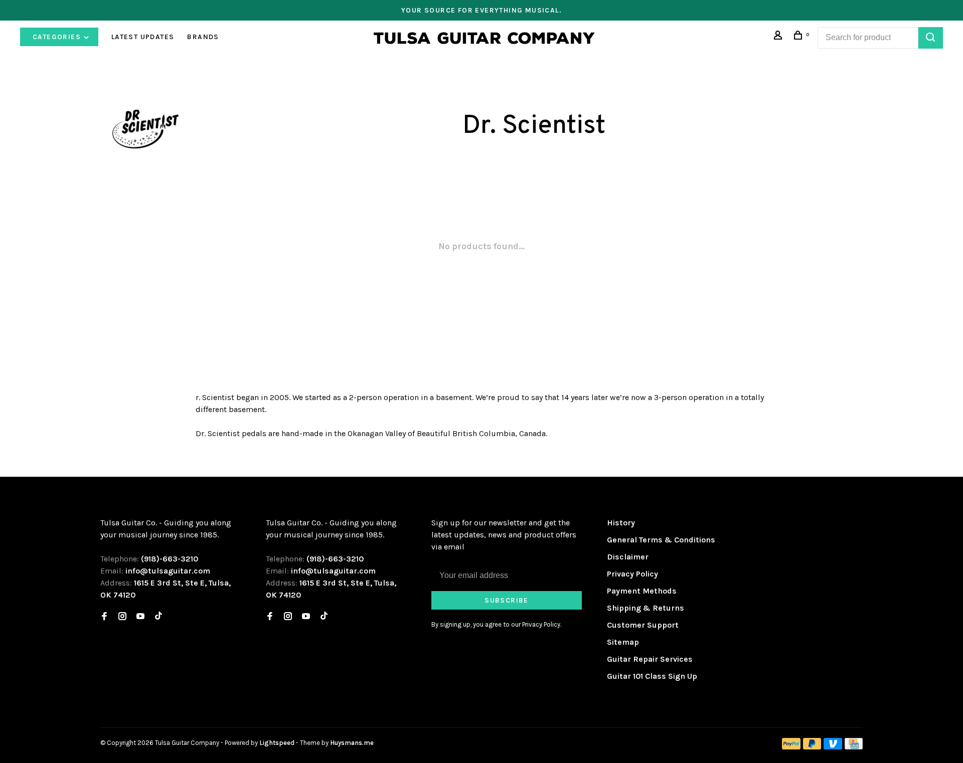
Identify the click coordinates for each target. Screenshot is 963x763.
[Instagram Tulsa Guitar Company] (122, 617)
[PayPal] (791, 746)
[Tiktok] (158, 617)
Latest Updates (143, 37)
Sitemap (623, 642)
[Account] (779, 37)
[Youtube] (140, 617)
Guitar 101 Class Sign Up (652, 676)
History (621, 522)
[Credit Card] (854, 746)
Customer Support (643, 625)
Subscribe (507, 600)
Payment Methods (642, 591)
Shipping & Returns (645, 608)
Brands (203, 37)
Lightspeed (276, 742)
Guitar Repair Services (650, 659)
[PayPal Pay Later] (812, 746)
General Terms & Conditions (661, 539)
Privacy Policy (632, 574)
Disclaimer (628, 556)
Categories (58, 37)
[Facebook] (104, 617)
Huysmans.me (352, 742)
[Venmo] (833, 746)
